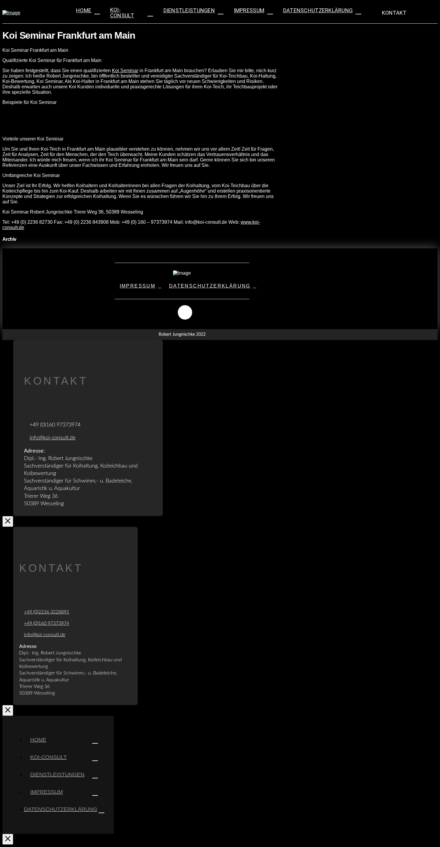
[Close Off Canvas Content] (7, 839)
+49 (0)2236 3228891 (46, 611)
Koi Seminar (125, 70)
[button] (390, 12)
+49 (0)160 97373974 (46, 623)
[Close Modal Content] (7, 521)
